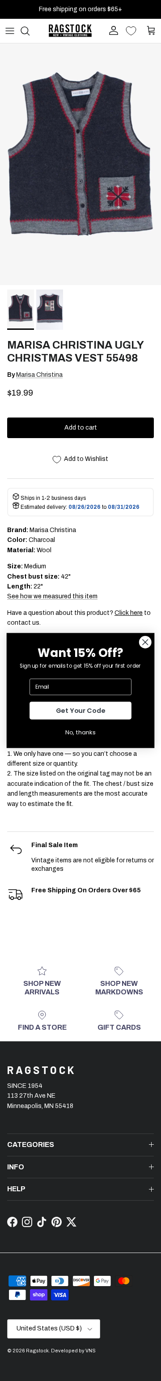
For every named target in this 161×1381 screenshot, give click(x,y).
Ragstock (37, 1350)
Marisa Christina (39, 374)
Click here (128, 613)
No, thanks (80, 732)
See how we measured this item (52, 596)
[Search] (29, 31)
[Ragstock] (70, 30)
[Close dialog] (145, 641)
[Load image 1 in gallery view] (80, 164)
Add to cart (80, 427)
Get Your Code (81, 711)
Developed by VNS (73, 1350)
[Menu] (10, 31)
